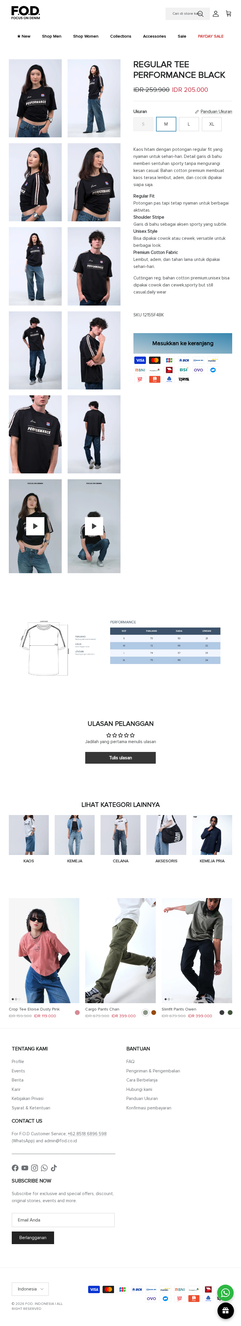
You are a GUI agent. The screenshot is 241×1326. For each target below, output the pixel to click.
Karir (16, 1089)
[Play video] (35, 526)
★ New (23, 36)
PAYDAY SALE (211, 36)
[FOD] (26, 14)
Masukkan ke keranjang (183, 343)
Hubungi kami (139, 1089)
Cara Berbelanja (142, 1080)
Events (18, 1071)
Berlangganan (32, 1237)
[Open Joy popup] (225, 1311)
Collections (120, 36)
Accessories (154, 36)
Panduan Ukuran (142, 1098)
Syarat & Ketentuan (31, 1108)
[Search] (200, 13)
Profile (18, 1061)
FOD (29, 1304)
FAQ (130, 1061)
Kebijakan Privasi (27, 1098)
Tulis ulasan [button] (120, 758)
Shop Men (51, 36)
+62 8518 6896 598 (87, 1133)
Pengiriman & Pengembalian (153, 1071)
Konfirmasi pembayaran (148, 1108)
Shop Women (85, 36)
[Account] (214, 13)
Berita (18, 1080)
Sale (182, 36)
